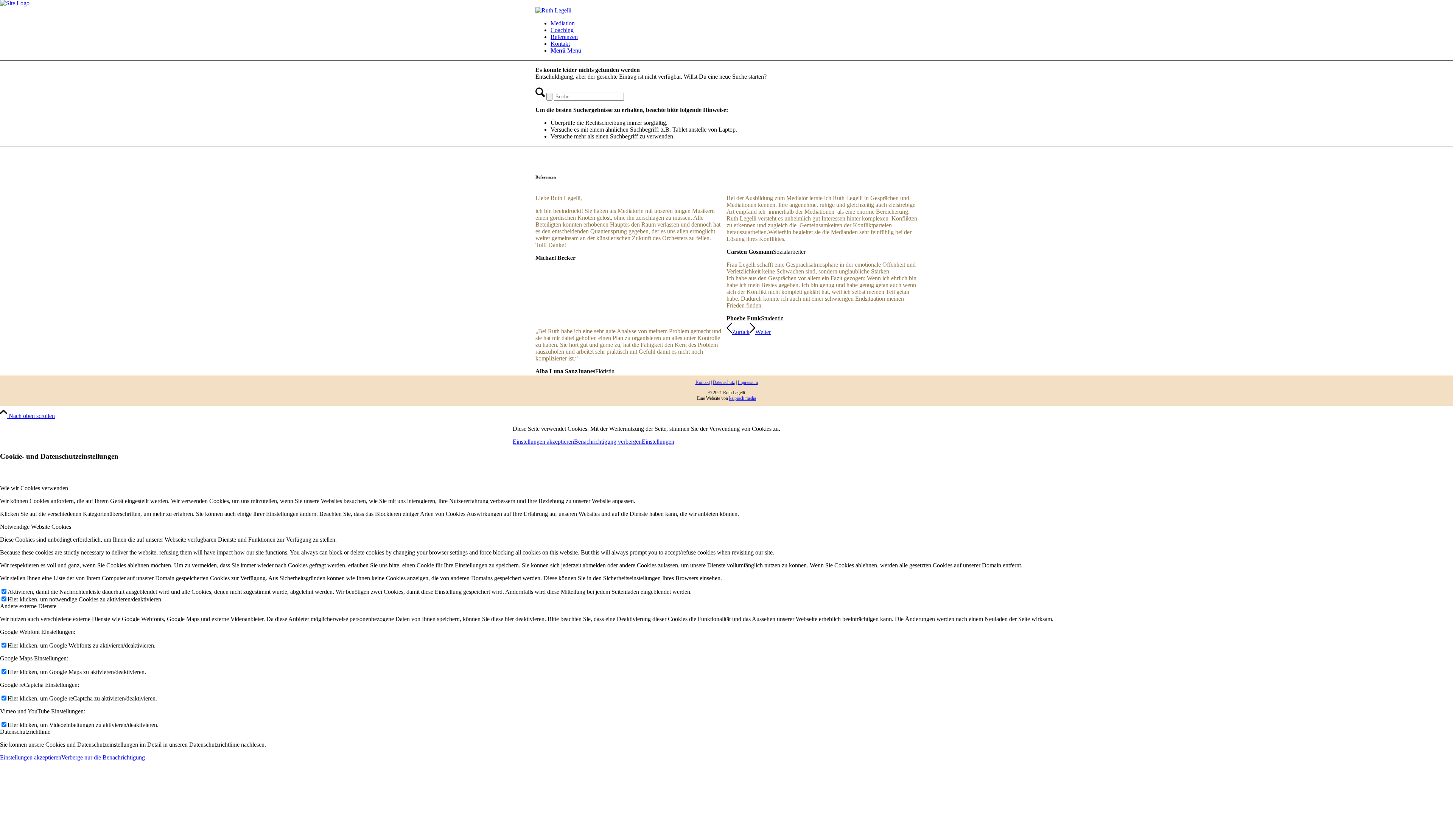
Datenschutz (724, 382)
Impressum (748, 382)
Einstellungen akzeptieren (543, 441)
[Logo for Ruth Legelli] (553, 10)
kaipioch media (742, 398)
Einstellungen (658, 441)
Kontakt (702, 382)
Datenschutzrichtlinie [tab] (25, 731)
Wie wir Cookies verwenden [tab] (34, 488)
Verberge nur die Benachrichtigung (103, 757)
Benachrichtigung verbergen (608, 441)
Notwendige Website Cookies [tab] (35, 526)
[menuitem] (734, 23)
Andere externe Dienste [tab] (28, 606)
